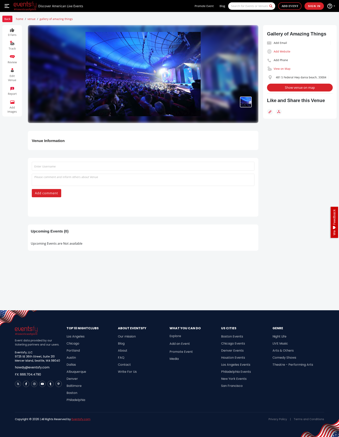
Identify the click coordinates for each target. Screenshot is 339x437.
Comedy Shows (284, 357)
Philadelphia (76, 400)
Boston (72, 393)
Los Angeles (76, 336)
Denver (72, 378)
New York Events (234, 378)
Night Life (279, 336)
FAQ (121, 357)
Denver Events (232, 350)
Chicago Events (233, 343)
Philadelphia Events (236, 371)
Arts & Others (283, 350)
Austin (71, 357)
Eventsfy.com (81, 419)
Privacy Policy (278, 419)
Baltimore (74, 386)
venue (31, 19)
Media (174, 358)
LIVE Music (280, 343)
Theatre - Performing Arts (292, 364)
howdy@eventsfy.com (32, 367)
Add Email (280, 43)
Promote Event (204, 6)
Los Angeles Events (235, 364)
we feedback (334, 222)
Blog (222, 6)
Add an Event (180, 344)
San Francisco (232, 386)
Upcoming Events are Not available (56, 243)
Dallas (71, 364)
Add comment (46, 193)
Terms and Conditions (309, 419)
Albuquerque (76, 371)
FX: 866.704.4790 (28, 374)
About (122, 350)
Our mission (127, 336)
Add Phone (281, 60)
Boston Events (232, 336)
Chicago (73, 343)
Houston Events (233, 357)
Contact (124, 364)
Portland (73, 350)
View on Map (282, 69)
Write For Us (127, 371)
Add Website (282, 51)
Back (7, 19)
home (19, 19)
